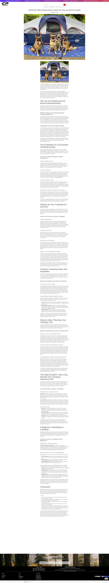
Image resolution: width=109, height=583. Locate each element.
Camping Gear (21, 576)
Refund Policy (38, 576)
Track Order (20, 577)
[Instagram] (24, 582)
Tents (20, 575)
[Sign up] (68, 563)
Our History (3, 575)
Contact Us (3, 576)
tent (54, 149)
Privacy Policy (38, 575)
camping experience (58, 177)
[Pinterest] (25, 582)
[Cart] (107, 4)
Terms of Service (38, 579)
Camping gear (42, 454)
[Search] (65, 5)
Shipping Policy (38, 577)
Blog (2, 577)
